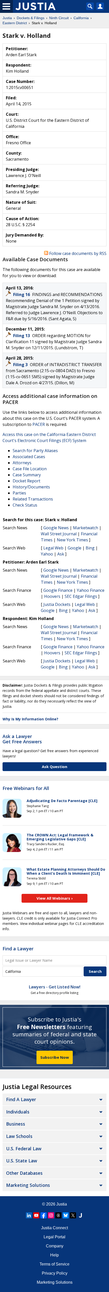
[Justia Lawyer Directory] (80, 1215)
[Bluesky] (66, 1215)
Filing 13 (22, 335)
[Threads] (58, 1215)
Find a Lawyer (18, 949)
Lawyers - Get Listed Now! (54, 987)
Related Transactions (33, 499)
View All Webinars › (55, 898)
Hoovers (52, 596)
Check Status (25, 505)
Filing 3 (21, 364)
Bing (90, 548)
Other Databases (24, 1173)
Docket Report (26, 481)
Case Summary (27, 475)
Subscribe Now (54, 1057)
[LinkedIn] (29, 1215)
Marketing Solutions (28, 1185)
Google (74, 548)
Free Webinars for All (26, 788)
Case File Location (30, 469)
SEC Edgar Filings (81, 596)
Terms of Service (54, 1264)
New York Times (72, 540)
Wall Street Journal (59, 534)
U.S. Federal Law (23, 1149)
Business (15, 1124)
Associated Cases (29, 456)
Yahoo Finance (90, 590)
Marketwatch (85, 528)
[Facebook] (44, 1215)
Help (54, 1255)
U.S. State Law (21, 1161)
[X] (73, 1215)
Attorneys (22, 462)
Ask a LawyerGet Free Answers (22, 739)
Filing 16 (22, 294)
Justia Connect (54, 1228)
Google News (56, 528)
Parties (19, 493)
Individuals (17, 1112)
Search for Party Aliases (35, 450)
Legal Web (53, 548)
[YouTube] (36, 1215)
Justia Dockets (56, 604)
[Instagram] (51, 1215)
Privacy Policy (54, 1273)
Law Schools (19, 1136)
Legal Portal (54, 1237)
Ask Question (54, 766)
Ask (60, 554)
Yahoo (47, 554)
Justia (61, 1204)
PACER (38, 424)
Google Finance (57, 590)
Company (54, 1246)
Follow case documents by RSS (77, 253)
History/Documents (31, 487)
